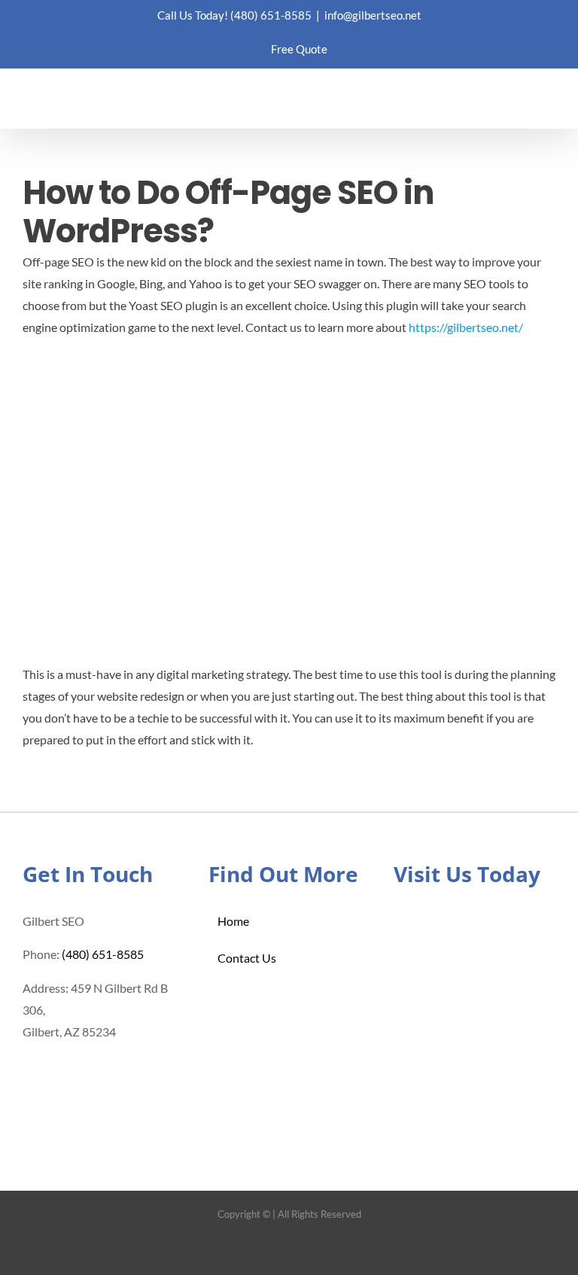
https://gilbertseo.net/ (466, 327)
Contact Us (247, 958)
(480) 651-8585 (271, 15)
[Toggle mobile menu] (549, 105)
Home (233, 921)
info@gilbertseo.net (372, 15)
